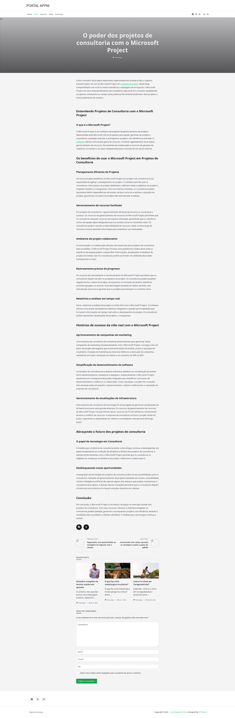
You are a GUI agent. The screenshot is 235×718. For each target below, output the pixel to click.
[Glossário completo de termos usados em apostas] (89, 570)
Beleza (29, 14)
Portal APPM (37, 5)
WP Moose (203, 712)
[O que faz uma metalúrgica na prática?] (117, 570)
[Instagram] (199, 14)
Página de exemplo (36, 712)
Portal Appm (118, 57)
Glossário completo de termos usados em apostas (87, 584)
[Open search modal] (208, 14)
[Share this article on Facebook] (79, 527)
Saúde (51, 14)
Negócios (43, 14)
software (80, 141)
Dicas (36, 14)
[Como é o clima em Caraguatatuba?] (146, 570)
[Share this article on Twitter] (86, 527)
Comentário (83, 624)
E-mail (81, 659)
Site (79, 666)
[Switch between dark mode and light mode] (204, 14)
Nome (80, 652)
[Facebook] (193, 14)
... (95, 597)
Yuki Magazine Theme (179, 712)
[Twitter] (196, 14)
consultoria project (129, 84)
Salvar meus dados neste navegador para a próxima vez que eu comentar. (110, 673)
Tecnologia (59, 14)
